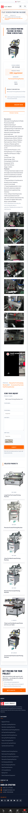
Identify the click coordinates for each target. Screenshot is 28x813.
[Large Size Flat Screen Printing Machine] (14, 479)
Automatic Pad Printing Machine (9, 735)
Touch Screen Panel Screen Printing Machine (13, 656)
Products (13, 15)
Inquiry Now (18, 104)
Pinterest (11, 800)
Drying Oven (5, 772)
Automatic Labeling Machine (8, 724)
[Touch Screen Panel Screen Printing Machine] (14, 639)
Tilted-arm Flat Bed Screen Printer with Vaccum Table (13, 623)
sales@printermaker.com (9, 790)
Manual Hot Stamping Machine (9, 759)
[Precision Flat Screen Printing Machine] (14, 574)
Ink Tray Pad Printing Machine (8, 732)
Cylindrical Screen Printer (8, 745)
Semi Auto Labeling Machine (8, 727)
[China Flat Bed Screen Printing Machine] (14, 542)
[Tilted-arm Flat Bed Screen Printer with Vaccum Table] (14, 607)
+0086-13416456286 (8, 792)
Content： (7, 417)
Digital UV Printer (5, 721)
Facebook (2, 800)
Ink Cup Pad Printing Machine (9, 737)
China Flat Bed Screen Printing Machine (12, 559)
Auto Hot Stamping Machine (8, 764)
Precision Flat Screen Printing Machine (12, 591)
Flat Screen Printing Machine (14, 12)
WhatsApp (20, 800)
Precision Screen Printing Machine (13, 527)
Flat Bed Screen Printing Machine (9, 751)
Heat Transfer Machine (7, 767)
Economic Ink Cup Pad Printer (9, 743)
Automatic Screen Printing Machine (10, 756)
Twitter (5, 800)
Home (6, 15)
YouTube (14, 800)
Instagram (17, 800)
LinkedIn (8, 800)
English (18, 1)
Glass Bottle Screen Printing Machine (10, 729)
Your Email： (7, 410)
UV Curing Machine (6, 770)
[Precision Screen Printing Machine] (14, 511)
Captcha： (7, 432)
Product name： (8, 396)
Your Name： (7, 403)
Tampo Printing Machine (7, 740)
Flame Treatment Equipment (8, 775)
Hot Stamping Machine (7, 762)
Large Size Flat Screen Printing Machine (12, 495)
